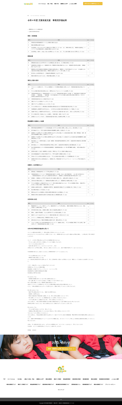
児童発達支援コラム (75, 384)
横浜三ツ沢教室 (57, 379)
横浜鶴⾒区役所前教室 (104, 379)
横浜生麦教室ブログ (11, 384)
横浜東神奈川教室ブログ (48, 384)
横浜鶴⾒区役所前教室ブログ (62, 384)
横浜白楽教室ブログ (98, 384)
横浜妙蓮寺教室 (66, 379)
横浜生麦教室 (49, 379)
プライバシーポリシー (110, 384)
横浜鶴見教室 (86, 379)
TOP (4, 379)
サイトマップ (61, 389)
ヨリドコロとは (42, 3)
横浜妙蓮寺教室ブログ (35, 384)
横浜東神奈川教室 (77, 379)
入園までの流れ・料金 (29, 379)
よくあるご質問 (73, 3)
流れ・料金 (50, 3)
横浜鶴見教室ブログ (87, 384)
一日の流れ (19, 379)
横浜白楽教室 (94, 379)
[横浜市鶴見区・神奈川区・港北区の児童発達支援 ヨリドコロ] (28, 3)
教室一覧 (56, 3)
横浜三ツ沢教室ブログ (23, 384)
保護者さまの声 (64, 3)
